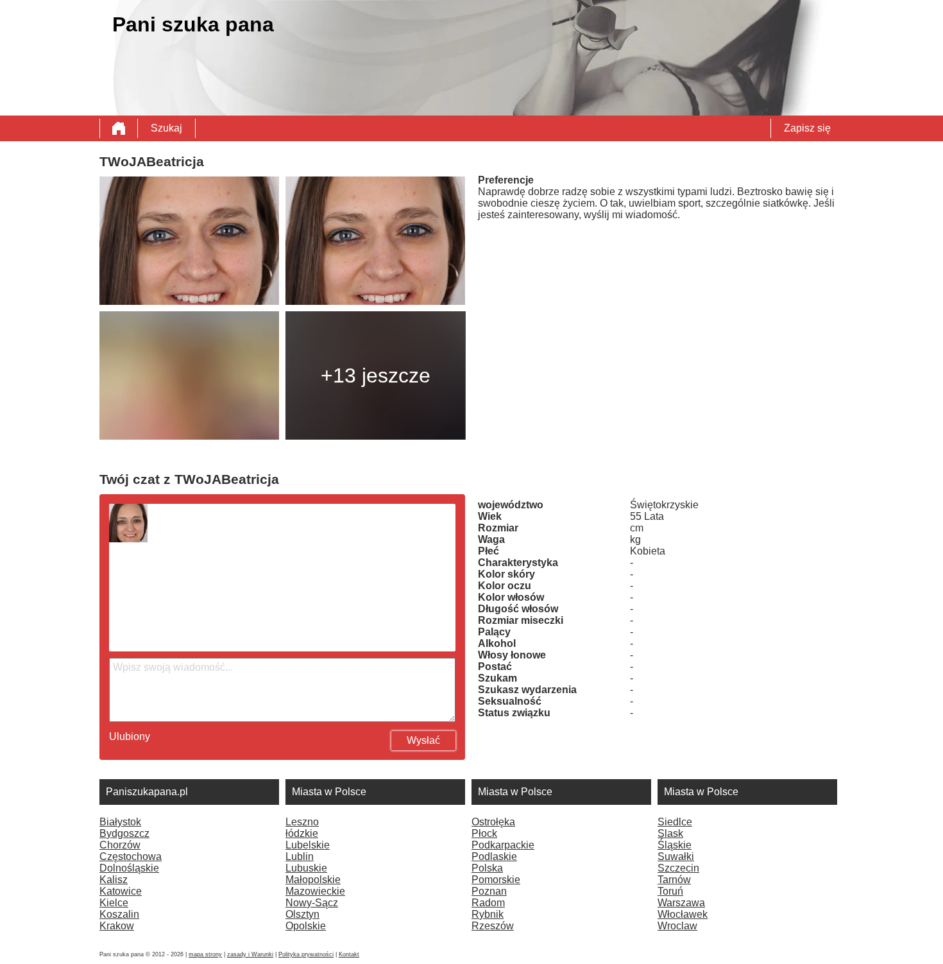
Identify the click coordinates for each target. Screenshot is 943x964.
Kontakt (349, 954)
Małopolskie (313, 879)
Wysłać (423, 740)
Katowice (120, 891)
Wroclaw (677, 925)
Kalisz (113, 879)
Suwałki (676, 856)
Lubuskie (306, 868)
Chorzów (119, 844)
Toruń (670, 891)
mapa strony (205, 954)
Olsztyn (302, 914)
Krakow (116, 925)
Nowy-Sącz (311, 902)
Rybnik (487, 914)
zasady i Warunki (250, 954)
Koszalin (119, 914)
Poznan (489, 891)
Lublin (299, 856)
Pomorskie (495, 879)
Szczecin (678, 868)
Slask (670, 833)
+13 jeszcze (375, 375)
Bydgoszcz (124, 833)
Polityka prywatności (306, 954)
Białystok (120, 821)
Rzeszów (492, 925)
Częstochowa (130, 856)
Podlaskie (494, 856)
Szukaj (166, 128)
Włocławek (683, 914)
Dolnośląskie (129, 868)
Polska (487, 868)
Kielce (113, 902)
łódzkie (301, 833)
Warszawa (681, 902)
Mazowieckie (315, 891)
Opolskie (305, 925)
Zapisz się (807, 128)
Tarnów (674, 879)
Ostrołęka (493, 821)
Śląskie (675, 844)
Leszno (302, 821)
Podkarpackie (502, 844)
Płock (484, 833)
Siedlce (675, 821)
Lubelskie (307, 844)
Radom (488, 902)
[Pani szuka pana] (118, 128)
